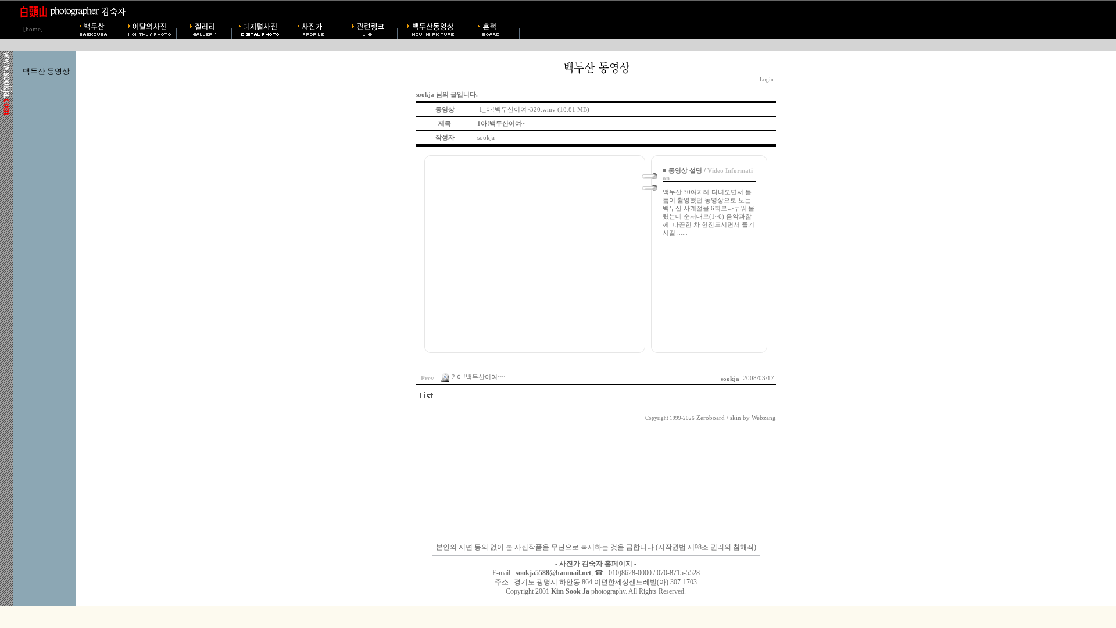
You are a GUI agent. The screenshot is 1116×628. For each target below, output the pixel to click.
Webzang (764, 418)
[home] (33, 29)
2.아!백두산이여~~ (478, 377)
